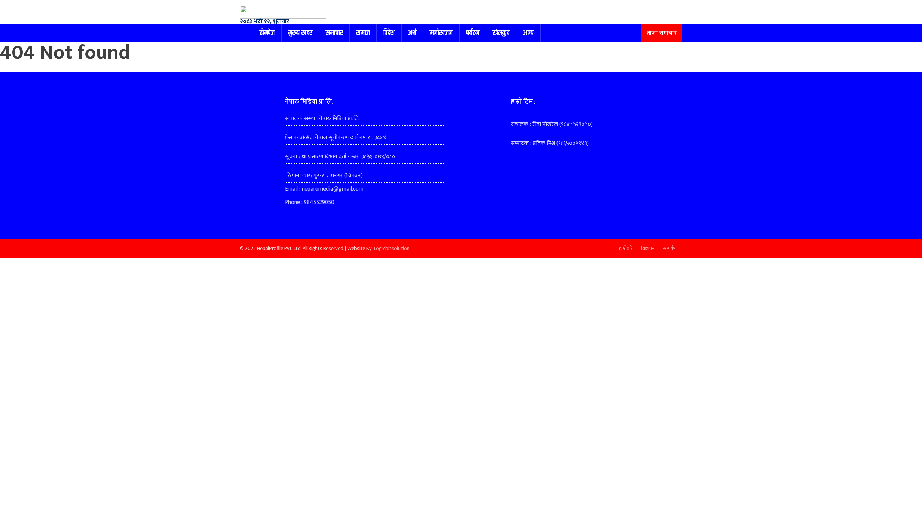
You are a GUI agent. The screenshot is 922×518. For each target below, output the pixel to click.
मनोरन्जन (441, 32)
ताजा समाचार (662, 33)
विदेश (389, 32)
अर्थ (412, 32)
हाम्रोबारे (626, 248)
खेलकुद (501, 32)
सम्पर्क (669, 248)
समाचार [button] (334, 32)
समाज (363, 32)
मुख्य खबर (300, 32)
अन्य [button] (528, 32)
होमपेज (267, 32)
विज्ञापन (648, 248)
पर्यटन (472, 32)
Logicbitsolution (391, 248)
